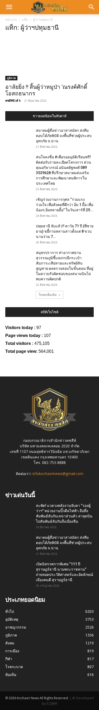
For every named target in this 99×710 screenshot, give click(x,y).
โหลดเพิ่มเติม (48, 294)
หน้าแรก (11, 19)
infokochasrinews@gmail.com (57, 473)
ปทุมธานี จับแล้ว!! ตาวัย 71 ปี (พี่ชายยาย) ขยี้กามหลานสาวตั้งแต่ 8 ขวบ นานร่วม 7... (64, 231)
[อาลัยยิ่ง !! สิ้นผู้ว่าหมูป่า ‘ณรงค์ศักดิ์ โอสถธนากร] (49, 58)
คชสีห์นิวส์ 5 (13, 100)
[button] (9, 7)
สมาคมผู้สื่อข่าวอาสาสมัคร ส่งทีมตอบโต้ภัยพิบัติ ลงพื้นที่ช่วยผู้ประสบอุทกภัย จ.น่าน (64, 135)
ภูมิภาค (11, 78)
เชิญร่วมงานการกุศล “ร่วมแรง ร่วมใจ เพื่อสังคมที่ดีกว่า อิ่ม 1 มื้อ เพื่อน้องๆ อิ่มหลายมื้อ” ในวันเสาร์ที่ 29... (64, 204)
